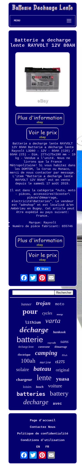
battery (59, 393)
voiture (55, 386)
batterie (30, 339)
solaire (22, 369)
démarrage (60, 346)
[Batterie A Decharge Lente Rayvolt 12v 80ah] (42, 80)
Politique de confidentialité (42, 433)
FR (47, 447)
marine (45, 362)
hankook (59, 332)
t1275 (60, 361)
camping (46, 353)
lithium (33, 322)
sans (64, 341)
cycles (47, 313)
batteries (31, 394)
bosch (40, 387)
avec (57, 404)
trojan (43, 303)
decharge (35, 402)
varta (53, 321)
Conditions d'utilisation (42, 440)
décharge (34, 330)
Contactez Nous (42, 427)
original (62, 369)
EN (38, 447)
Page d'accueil (42, 420)
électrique (24, 354)
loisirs (27, 387)
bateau (42, 368)
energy (60, 314)
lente (44, 377)
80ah (64, 355)
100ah (28, 360)
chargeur (24, 379)
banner (26, 304)
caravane (44, 346)
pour (30, 311)
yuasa (62, 379)
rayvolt (52, 342)
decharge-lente (26, 346)
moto (59, 304)
